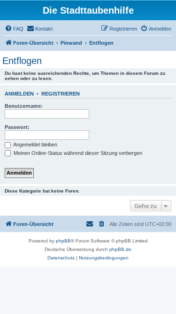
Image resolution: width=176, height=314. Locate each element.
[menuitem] (14, 28)
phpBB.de (120, 249)
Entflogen (22, 61)
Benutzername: (24, 106)
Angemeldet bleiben (34, 144)
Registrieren (60, 94)
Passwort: (17, 127)
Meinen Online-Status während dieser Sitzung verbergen (77, 153)
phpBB (63, 240)
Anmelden (19, 94)
